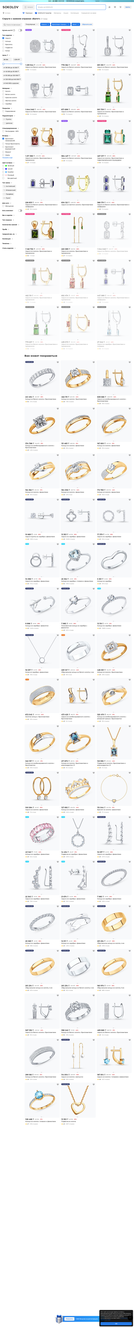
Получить (69, 1319)
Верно (10, 11)
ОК (116, 1324)
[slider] (3, 64)
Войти (128, 7)
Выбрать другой (27, 11)
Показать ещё (7, 158)
